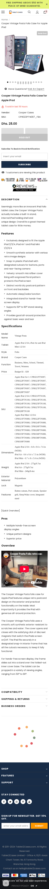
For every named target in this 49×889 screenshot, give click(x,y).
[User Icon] (37, 12)
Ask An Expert (36, 89)
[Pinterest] (23, 801)
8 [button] (25, 82)
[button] (12, 131)
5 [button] (18, 82)
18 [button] (25, 83)
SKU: (3, 116)
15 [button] (18, 83)
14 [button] (41, 82)
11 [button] (33, 82)
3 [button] (12, 82)
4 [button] (15, 82)
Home (4, 19)
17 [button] (23, 83)
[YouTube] (29, 801)
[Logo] (15, 12)
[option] (24, 54)
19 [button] (28, 83)
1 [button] (7, 82)
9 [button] (28, 82)
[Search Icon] (29, 12)
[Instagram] (16, 801)
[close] (46, 4)
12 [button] (36, 82)
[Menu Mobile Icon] (3, 12)
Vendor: (5, 112)
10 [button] (31, 82)
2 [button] (10, 82)
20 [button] (31, 83)
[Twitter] (10, 801)
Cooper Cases (26, 112)
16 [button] (20, 83)
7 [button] (23, 82)
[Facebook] (3, 801)
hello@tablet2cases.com (32, 868)
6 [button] (20, 82)
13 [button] (38, 82)
